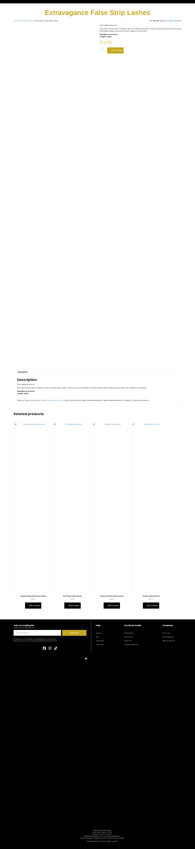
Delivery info (128, 641)
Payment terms (129, 633)
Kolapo (115, 841)
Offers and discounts (168, 641)
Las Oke (102, 841)
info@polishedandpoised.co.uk (51, 400)
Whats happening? (168, 637)
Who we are (166, 633)
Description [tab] (22, 372)
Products (23, 21)
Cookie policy (100, 644)
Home (16, 21)
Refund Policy (128, 637)
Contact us (99, 633)
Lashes (30, 21)
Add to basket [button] (34, 605)
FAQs (97, 637)
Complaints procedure (131, 644)
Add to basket (116, 50)
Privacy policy (100, 641)
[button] (74, 633)
